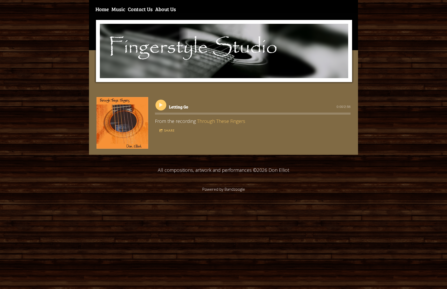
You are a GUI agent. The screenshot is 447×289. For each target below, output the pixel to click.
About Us (165, 9)
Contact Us (140, 9)
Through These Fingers (221, 121)
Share (169, 130)
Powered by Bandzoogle (223, 189)
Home (102, 9)
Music (118, 9)
